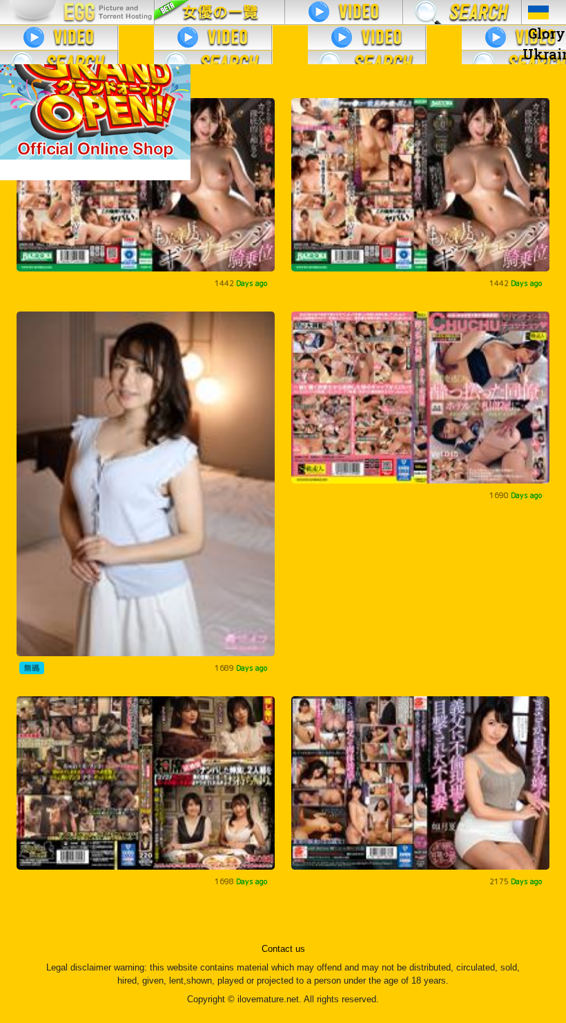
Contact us (283, 949)
